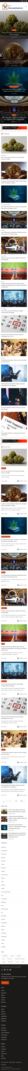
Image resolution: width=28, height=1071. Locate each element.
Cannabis (14, 30)
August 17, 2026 (11, 822)
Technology (3, 309)
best (3, 958)
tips (23, 961)
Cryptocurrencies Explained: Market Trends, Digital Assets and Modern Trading (14, 62)
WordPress (18, 1069)
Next (22, 801)
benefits (19, 955)
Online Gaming (4, 909)
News (2, 905)
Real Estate (3, 916)
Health (2, 888)
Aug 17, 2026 (14, 65)
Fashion (3, 871)
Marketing (3, 902)
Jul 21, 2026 (3, 762)
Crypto (2, 864)
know (17, 961)
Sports (2, 281)
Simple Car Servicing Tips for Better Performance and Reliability (13, 258)
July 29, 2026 (11, 830)
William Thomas (23, 481)
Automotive (3, 256)
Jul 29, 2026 (14, 93)
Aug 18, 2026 (14, 36)
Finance (14, 115)
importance (10, 961)
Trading (3, 940)
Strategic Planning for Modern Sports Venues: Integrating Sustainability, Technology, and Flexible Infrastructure (14, 285)
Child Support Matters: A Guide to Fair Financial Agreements (13, 434)
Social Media (4, 922)
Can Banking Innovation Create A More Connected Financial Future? (13, 361)
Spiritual (3, 926)
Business (3, 857)
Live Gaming (4, 898)
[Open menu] (26, 6)
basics (12, 955)
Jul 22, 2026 (3, 694)
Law (2, 431)
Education (3, 867)
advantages (5, 955)
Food (2, 881)
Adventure (3, 847)
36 (16, 801)
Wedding (3, 947)
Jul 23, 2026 (3, 658)
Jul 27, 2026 (3, 620)
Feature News (4, 874)
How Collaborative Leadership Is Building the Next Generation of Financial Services (14, 118)
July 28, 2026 (11, 838)
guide (3, 961)
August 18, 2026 (11, 813)
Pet (2, 912)
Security (3, 919)
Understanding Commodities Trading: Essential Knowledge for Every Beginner (13, 384)
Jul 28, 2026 (14, 121)
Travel (2, 943)
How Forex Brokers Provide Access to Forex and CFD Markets (13, 408)
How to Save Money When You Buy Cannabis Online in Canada (14, 33)
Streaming (3, 933)
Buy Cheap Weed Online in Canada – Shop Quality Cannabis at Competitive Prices (14, 90)
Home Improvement (14, 86)
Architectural (4, 850)
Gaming (3, 885)
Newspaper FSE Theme (5, 1069)
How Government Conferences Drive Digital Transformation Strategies (12, 311)
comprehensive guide (20, 958)
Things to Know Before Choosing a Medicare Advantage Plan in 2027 (12, 335)
